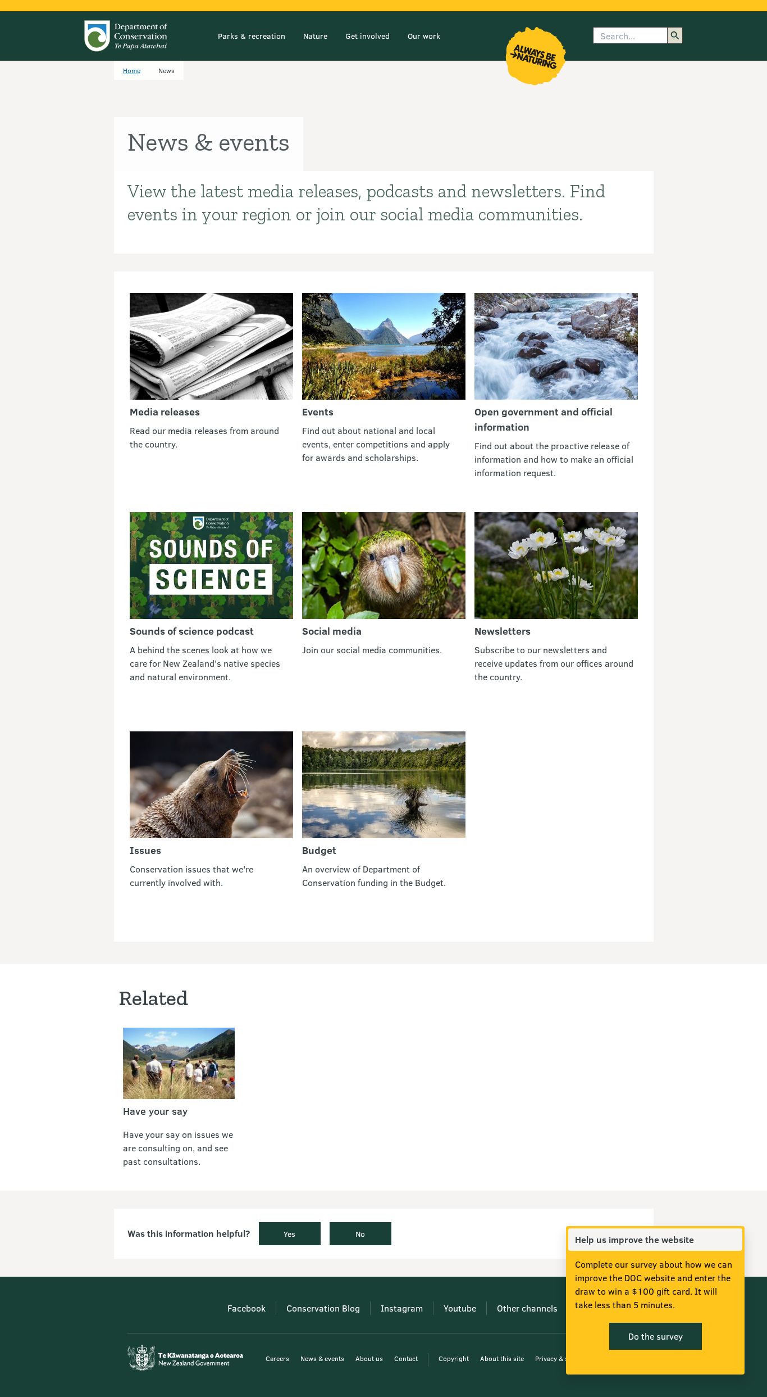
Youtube (460, 1308)
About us (369, 1358)
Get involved (367, 35)
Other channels (527, 1308)
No (360, 1233)
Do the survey (655, 1336)
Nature (315, 35)
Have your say (155, 1111)
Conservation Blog (323, 1308)
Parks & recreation (251, 35)
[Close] (733, 1239)
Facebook (246, 1308)
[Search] (675, 35)
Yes (289, 1233)
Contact (406, 1358)
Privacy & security (562, 1358)
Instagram (402, 1308)
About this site (502, 1358)
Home (131, 70)
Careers (277, 1358)
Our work (424, 35)
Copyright (454, 1358)
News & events (322, 1358)
